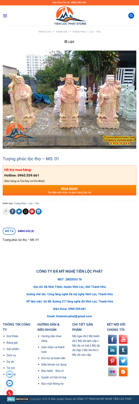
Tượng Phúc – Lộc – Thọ (86, 31)
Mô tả (9, 231)
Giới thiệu (12, 336)
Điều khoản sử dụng (53, 364)
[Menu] (5, 15)
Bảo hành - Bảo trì (52, 371)
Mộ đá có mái (80, 345)
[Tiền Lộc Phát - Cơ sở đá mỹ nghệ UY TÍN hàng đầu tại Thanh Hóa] (69, 15)
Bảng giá (12, 342)
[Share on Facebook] (13, 211)
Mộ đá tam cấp (87, 341)
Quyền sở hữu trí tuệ (53, 377)
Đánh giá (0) (26, 231)
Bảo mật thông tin (52, 383)
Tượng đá (61, 31)
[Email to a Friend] (26, 211)
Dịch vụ (11, 355)
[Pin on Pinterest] (32, 211)
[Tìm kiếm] (131, 16)
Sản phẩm (13, 349)
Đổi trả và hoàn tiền (53, 358)
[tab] (9, 231)
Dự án (10, 361)
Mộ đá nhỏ (90, 350)
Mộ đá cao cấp (81, 354)
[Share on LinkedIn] (39, 211)
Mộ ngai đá (79, 336)
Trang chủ (44, 31)
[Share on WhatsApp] (6, 211)
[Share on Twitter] (19, 211)
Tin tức (11, 368)
